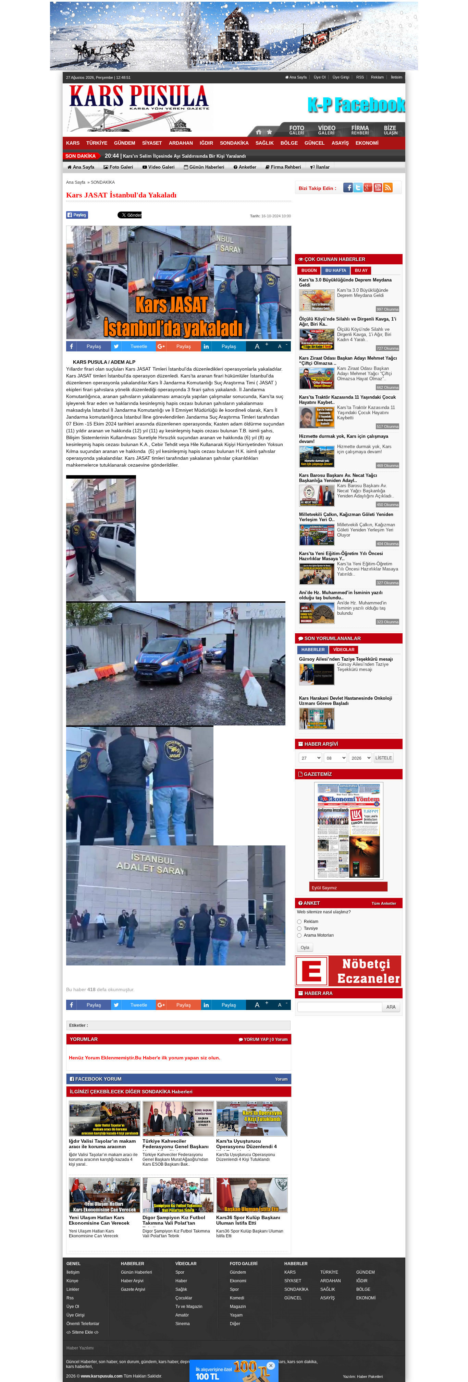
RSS (360, 77)
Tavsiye (311, 928)
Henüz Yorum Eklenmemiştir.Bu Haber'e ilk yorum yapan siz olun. (144, 1057)
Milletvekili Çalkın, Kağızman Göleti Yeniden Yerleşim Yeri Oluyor (366, 530)
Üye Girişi (341, 77)
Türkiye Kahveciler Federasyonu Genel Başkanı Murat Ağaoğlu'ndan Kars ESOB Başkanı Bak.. (175, 1159)
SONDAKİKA (103, 182)
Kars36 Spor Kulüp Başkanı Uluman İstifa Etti (248, 1220)
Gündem (238, 1272)
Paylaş (94, 346)
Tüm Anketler (384, 903)
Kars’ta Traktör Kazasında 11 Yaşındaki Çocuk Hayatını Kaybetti (366, 412)
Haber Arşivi (132, 1280)
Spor (179, 1272)
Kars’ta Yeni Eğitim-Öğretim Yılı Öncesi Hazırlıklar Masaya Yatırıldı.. (367, 569)
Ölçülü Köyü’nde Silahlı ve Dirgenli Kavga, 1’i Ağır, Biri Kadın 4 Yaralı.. (364, 334)
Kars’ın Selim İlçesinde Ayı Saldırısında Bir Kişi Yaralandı (184, 156)
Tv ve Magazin (188, 1306)
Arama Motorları (319, 935)
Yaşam (236, 1315)
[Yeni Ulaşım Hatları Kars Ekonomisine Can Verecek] (106, 1195)
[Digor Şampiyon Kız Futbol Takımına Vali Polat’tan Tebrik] (180, 1195)
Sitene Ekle (82, 1332)
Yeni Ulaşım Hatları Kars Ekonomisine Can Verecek (99, 1220)
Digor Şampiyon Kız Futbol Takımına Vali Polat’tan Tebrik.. (174, 1223)
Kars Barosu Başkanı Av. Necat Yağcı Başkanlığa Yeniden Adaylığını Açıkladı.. (365, 490)
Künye (72, 1280)
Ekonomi (238, 1280)
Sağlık (181, 1289)
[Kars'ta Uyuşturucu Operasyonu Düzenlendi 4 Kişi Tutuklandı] (253, 1118)
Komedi (237, 1298)
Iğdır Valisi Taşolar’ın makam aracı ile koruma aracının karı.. (102, 1146)
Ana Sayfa (298, 77)
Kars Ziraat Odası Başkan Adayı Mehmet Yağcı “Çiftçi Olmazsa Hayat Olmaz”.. (364, 373)
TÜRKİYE (329, 1272)
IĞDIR (362, 1280)
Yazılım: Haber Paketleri (363, 1376)
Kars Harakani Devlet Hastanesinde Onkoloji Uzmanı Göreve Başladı (345, 701)
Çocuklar (183, 1298)
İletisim (396, 77)
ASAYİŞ (327, 1298)
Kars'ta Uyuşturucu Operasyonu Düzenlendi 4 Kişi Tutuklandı (245, 1157)
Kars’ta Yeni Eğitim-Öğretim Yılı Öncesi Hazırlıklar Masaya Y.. (341, 556)
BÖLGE (363, 1289)
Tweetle (139, 346)
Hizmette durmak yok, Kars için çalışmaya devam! (364, 449)
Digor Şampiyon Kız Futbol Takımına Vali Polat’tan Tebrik (176, 1233)
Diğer (235, 1323)
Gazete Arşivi (133, 1289)
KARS (290, 1272)
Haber (181, 1280)
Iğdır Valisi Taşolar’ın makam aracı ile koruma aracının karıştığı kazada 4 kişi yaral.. (103, 1159)
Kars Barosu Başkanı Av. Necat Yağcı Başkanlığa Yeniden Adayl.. (338, 478)
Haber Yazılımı (80, 1348)
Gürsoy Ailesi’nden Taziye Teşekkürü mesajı (346, 659)
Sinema (182, 1323)
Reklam (377, 77)
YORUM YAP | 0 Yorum (265, 1039)
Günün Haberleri (136, 1272)
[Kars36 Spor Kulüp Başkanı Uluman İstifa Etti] (253, 1195)
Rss (70, 1298)
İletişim (72, 1272)
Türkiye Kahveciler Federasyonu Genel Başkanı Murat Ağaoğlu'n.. (176, 1146)
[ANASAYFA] (138, 107)
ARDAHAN (330, 1280)
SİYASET (292, 1280)
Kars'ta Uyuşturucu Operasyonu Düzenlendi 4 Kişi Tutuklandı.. (246, 1146)
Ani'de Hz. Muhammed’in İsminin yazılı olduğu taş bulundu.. (341, 595)
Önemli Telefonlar (82, 1323)
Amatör (182, 1315)
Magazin (238, 1306)
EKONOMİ (365, 1298)
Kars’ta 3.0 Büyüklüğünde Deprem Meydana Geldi (362, 293)
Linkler (72, 1289)
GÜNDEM (365, 1272)
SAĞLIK (327, 1289)
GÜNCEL (293, 1298)
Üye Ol (319, 77)
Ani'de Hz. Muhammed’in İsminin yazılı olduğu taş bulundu (361, 608)
